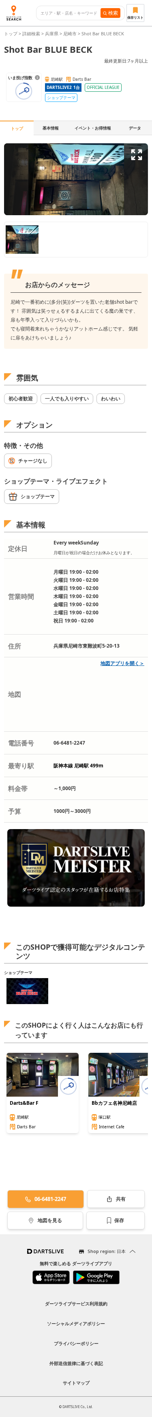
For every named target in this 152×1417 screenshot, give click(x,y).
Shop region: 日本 (107, 1251)
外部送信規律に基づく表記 (76, 1363)
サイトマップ (76, 1383)
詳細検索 (31, 33)
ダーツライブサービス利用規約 (76, 1303)
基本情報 (51, 128)
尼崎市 (70, 33)
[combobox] (71, 13)
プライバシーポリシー (76, 1343)
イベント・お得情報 (93, 128)
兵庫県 (51, 33)
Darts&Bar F (24, 1103)
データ (135, 128)
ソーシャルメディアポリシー (76, 1323)
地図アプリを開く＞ (122, 663)
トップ (11, 33)
